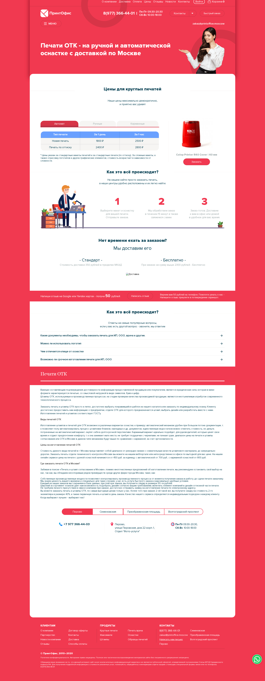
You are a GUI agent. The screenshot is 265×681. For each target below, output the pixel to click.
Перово (163, 643)
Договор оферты (78, 630)
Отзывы (158, 1)
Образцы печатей (138, 639)
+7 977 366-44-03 (77, 524)
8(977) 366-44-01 (119, 13)
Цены (147, 1)
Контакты (184, 1)
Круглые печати (108, 630)
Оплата (137, 1)
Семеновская (197, 630)
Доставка (125, 1)
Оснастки (133, 635)
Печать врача (135, 630)
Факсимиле (106, 635)
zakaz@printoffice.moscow (209, 23)
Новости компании (50, 639)
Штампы (104, 639)
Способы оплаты (77, 643)
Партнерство (47, 635)
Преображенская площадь (205, 635)
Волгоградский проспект (204, 639)
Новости (170, 1)
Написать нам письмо (171, 639)
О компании (109, 1)
